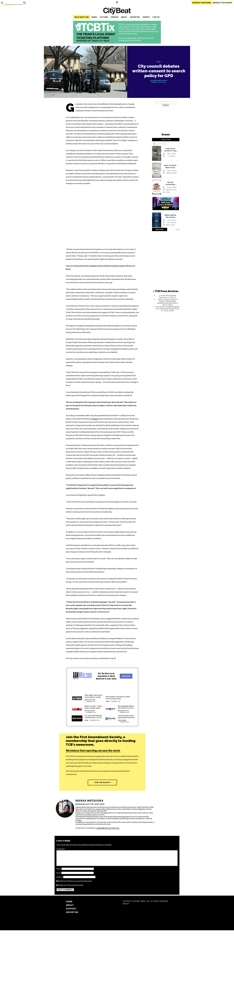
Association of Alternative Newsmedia (137, 822)
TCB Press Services (166, 291)
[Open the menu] (2, 3)
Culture (104, 17)
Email (58, 873)
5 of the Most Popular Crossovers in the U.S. (167, 296)
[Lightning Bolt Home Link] (116, 2)
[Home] (117, 11)
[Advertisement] (165, 340)
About (124, 17)
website (95, 419)
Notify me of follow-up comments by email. (75, 881)
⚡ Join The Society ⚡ (102, 782)
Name (58, 869)
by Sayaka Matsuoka (158, 80)
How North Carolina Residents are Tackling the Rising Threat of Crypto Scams (167, 308)
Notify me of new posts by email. (70, 885)
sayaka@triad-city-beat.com (108, 828)
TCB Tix (156, 17)
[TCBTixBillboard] (117, 43)
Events (146, 17)
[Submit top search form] (24, 3)
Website (59, 877)
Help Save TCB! (81, 17)
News (94, 17)
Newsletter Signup (222, 3)
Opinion (114, 17)
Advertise (135, 17)
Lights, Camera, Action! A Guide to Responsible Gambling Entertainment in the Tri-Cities (167, 302)
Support (201, 3)
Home (69, 901)
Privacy (126, 903)
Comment (61, 849)
